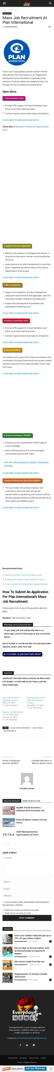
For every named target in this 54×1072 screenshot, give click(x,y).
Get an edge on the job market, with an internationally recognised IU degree (31, 951)
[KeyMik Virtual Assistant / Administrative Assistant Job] (9, 810)
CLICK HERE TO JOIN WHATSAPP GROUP (23, 654)
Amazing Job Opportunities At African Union (24, 579)
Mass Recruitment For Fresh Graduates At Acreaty (36, 700)
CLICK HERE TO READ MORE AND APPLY (21, 120)
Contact (43, 1058)
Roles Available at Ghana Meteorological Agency (26, 584)
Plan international (10, 731)
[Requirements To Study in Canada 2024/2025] (8, 978)
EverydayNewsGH (20, 941)
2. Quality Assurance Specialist (17, 246)
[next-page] (8, 844)
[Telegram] (28, 32)
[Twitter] (10, 32)
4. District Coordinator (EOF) (16, 321)
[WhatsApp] (16, 32)
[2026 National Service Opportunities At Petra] (9, 834)
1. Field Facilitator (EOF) (14, 98)
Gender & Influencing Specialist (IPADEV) (11, 761)
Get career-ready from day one (29, 961)
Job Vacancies (14, 9)
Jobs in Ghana (37, 728)
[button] (27, 1068)
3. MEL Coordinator (12, 285)
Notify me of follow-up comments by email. (22, 910)
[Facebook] (5, 32)
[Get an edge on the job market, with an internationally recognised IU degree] (8, 952)
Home (5, 9)
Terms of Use (34, 1058)
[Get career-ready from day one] (8, 965)
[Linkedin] (22, 32)
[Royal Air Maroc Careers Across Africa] (9, 822)
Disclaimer (23, 1058)
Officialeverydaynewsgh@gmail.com (31, 1038)
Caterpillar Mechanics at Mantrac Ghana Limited (41, 761)
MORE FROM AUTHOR (31, 801)
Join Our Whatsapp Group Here (35, 1069)
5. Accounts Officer (12, 350)
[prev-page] (4, 844)
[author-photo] (27, 785)
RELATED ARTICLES (12, 801)
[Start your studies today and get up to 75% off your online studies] (8, 939)
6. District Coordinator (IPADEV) (17, 435)
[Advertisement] (27, 162)
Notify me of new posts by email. (18, 913)
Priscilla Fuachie (11, 27)
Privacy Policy (12, 1058)
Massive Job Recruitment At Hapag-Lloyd (23, 575)
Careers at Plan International (20, 728)
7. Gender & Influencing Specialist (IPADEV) (22, 480)
